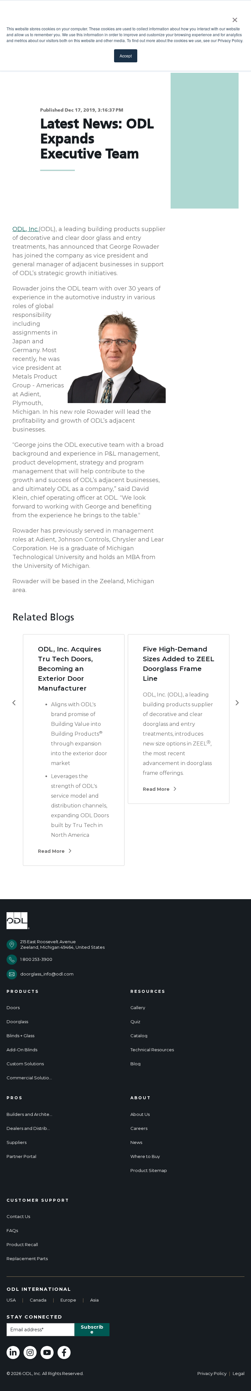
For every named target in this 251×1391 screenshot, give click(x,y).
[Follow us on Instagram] (30, 1352)
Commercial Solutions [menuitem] (29, 1078)
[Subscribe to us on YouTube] (47, 1352)
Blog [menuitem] (135, 1064)
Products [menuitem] (23, 991)
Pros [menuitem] (15, 1098)
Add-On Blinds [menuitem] (22, 1050)
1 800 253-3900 (36, 959)
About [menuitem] (140, 1098)
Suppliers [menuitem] (16, 1142)
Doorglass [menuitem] (17, 1022)
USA (11, 1300)
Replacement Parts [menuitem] (27, 1259)
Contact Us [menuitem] (18, 1216)
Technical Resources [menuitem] (152, 1050)
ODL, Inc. (25, 229)
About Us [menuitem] (140, 1114)
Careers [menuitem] (138, 1128)
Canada (38, 1300)
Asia (94, 1300)
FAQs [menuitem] (12, 1230)
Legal (238, 1373)
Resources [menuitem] (147, 991)
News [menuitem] (136, 1142)
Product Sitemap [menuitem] (148, 1170)
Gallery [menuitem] (137, 1008)
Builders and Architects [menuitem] (29, 1114)
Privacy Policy (211, 1373)
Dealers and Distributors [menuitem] (29, 1128)
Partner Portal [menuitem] (21, 1156)
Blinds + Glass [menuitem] (20, 1036)
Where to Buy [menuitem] (145, 1156)
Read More (51, 851)
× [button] (235, 17)
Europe (68, 1300)
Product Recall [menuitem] (22, 1245)
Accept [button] (126, 55)
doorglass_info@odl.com (47, 974)
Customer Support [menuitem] (38, 1200)
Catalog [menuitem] (138, 1036)
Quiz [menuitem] (135, 1022)
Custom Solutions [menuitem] (25, 1064)
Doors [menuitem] (13, 1008)
